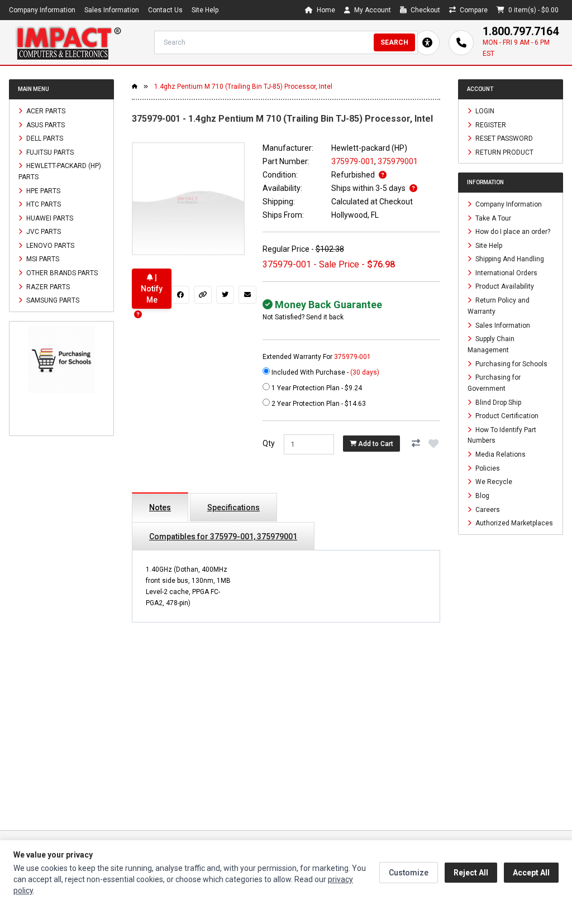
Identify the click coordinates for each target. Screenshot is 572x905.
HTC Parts (43, 204)
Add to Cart (374, 444)
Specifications (233, 507)
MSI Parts (42, 259)
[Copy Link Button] (203, 295)
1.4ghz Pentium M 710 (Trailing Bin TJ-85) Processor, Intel (243, 86)
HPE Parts (42, 190)
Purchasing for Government (494, 383)
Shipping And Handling (509, 259)
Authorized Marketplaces (513, 523)
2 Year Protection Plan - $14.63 (318, 404)
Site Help (205, 10)
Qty (269, 443)
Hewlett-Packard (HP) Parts (59, 171)
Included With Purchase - (324, 372)
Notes (160, 507)
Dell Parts (44, 138)
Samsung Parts (52, 300)
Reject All (471, 872)
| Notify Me (152, 288)
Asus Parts (45, 124)
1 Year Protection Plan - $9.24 (316, 388)
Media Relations (500, 454)
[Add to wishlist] (433, 443)
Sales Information (111, 10)
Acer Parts (45, 111)
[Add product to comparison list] (415, 443)
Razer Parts (47, 286)
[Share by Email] (247, 295)
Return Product (503, 152)
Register (490, 124)
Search (394, 42)
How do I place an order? (512, 232)
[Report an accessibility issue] (427, 42)
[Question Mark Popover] (138, 314)
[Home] (68, 42)
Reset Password (503, 138)
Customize (408, 872)
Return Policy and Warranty (499, 305)
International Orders (505, 272)
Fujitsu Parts (49, 152)
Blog (481, 496)
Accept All (531, 872)
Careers (487, 509)
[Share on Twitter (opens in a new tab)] (225, 295)
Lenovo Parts (49, 245)
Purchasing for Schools (510, 363)
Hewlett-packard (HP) (369, 147)
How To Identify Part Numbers (502, 434)
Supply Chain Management (491, 344)
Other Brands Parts (61, 273)
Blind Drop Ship (497, 402)
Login (484, 111)
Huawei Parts (49, 218)
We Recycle (493, 482)
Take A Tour (492, 218)
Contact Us (165, 10)
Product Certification (506, 416)
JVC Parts (43, 232)
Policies (487, 468)
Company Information (42, 10)
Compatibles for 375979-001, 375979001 (223, 536)
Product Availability (504, 286)
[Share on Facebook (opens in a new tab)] (180, 295)
